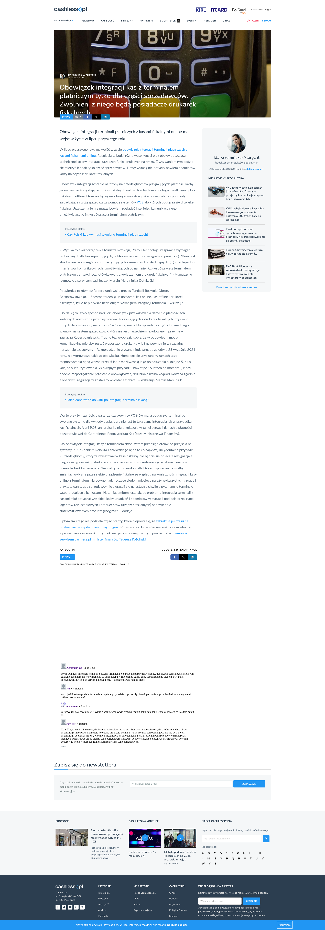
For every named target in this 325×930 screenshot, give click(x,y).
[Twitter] (64, 907)
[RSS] (82, 907)
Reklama (173, 898)
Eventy (191, 20)
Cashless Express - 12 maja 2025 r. (142, 854)
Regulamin (174, 904)
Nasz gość (107, 20)
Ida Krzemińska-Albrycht (82, 75)
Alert (136, 898)
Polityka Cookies (178, 910)
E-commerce (167, 20)
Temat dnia (104, 892)
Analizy (102, 910)
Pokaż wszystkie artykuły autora (236, 287)
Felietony (88, 20)
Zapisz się (251, 901)
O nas (226, 20)
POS (140, 202)
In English (209, 20)
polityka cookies (177, 925)
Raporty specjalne (143, 910)
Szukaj (137, 904)
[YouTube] (70, 907)
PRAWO (66, 117)
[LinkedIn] (76, 907)
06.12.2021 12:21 (76, 77)
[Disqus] (128, 614)
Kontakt (173, 916)
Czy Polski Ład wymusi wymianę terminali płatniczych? (106, 234)
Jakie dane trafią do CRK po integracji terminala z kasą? (107, 400)
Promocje (62, 821)
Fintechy (127, 20)
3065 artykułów (255, 169)
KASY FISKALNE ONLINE (117, 564)
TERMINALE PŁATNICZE (76, 564)
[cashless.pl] (70, 9)
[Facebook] (58, 907)
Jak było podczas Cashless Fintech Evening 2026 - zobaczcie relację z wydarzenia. (180, 857)
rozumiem (284, 925)
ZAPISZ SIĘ (249, 784)
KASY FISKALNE (96, 564)
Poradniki (146, 20)
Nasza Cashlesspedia (145, 892)
